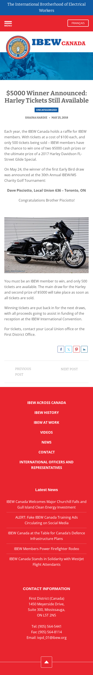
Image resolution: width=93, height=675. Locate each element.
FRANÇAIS (78, 23)
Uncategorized (46, 109)
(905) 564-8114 (50, 632)
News (46, 442)
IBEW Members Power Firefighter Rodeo (46, 548)
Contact (46, 452)
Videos (46, 432)
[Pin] (76, 349)
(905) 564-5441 (50, 626)
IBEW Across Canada (46, 402)
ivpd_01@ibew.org (52, 637)
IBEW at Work (46, 422)
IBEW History (46, 412)
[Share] (61, 349)
